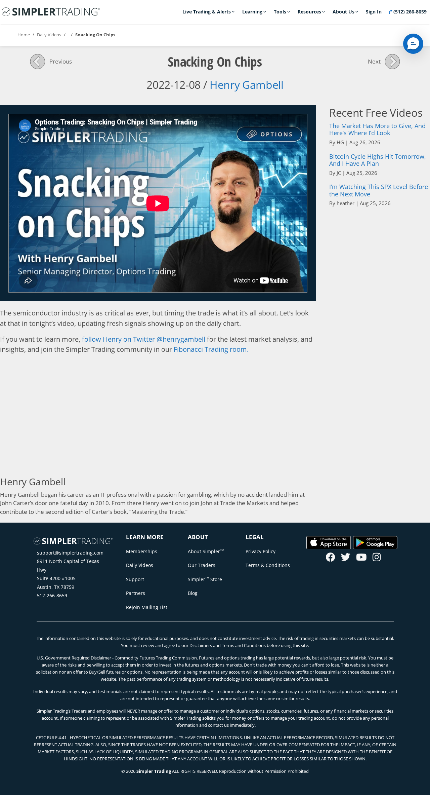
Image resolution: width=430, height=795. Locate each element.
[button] (413, 44)
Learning (252, 11)
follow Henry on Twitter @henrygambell (143, 339)
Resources (309, 11)
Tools (280, 11)
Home (23, 35)
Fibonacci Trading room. (211, 349)
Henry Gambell (247, 84)
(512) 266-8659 (409, 11)
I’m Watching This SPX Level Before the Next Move (378, 190)
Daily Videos (49, 35)
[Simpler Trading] (51, 12)
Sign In (374, 11)
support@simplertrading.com (70, 553)
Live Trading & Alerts (206, 11)
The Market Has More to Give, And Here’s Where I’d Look (377, 129)
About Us (343, 11)
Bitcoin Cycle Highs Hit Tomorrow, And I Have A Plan (377, 160)
